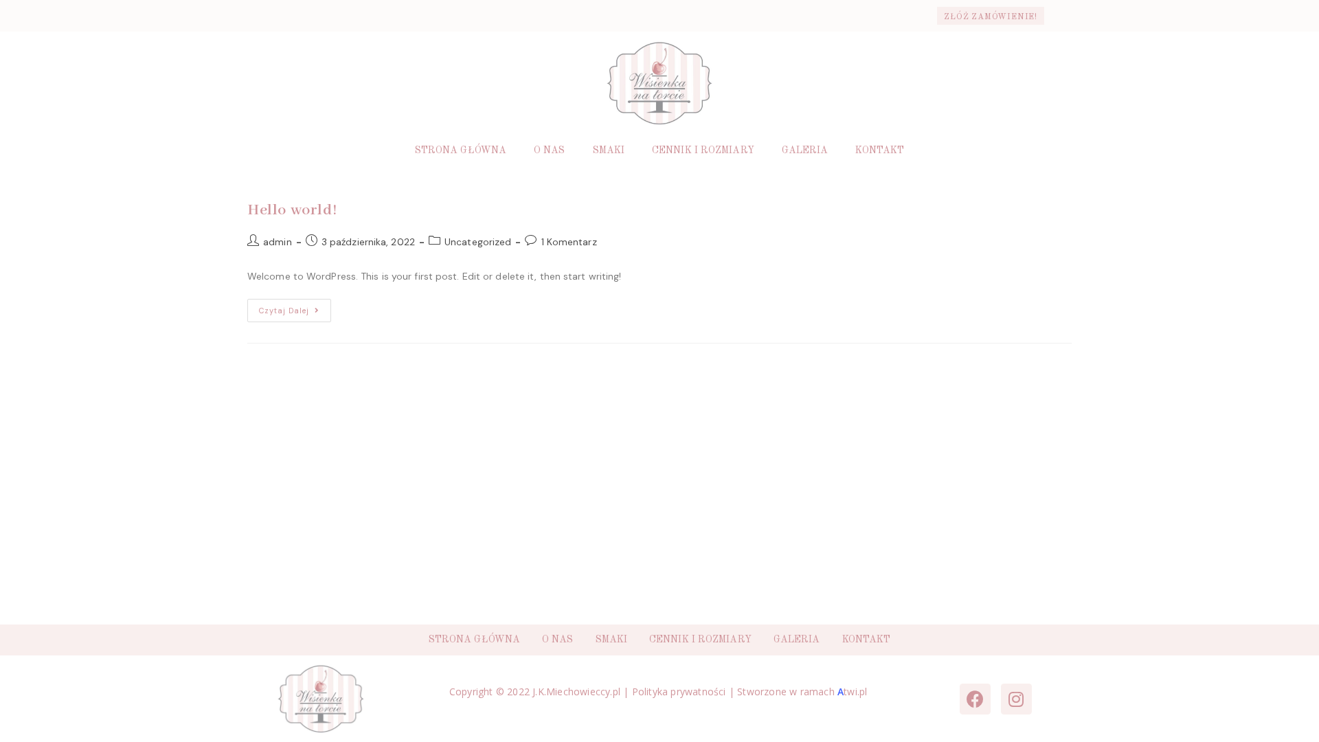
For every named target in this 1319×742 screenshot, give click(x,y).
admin (277, 242)
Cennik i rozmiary (703, 150)
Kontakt (879, 150)
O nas (549, 150)
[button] (990, 16)
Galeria (805, 150)
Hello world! (292, 210)
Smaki (609, 150)
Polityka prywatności (679, 691)
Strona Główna (460, 150)
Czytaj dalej (295, 307)
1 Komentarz (569, 242)
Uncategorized (477, 242)
